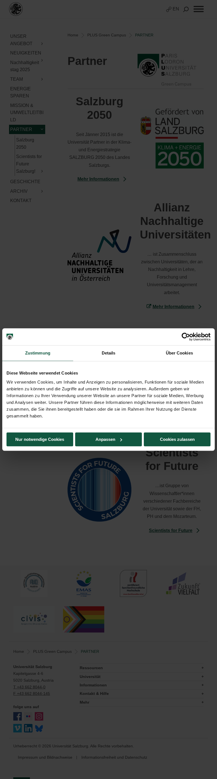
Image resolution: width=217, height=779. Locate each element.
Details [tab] (109, 353)
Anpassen (105, 439)
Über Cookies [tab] (179, 353)
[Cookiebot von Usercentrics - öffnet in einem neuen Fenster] (186, 336)
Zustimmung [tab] (37, 353)
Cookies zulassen (177, 439)
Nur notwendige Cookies (39, 439)
